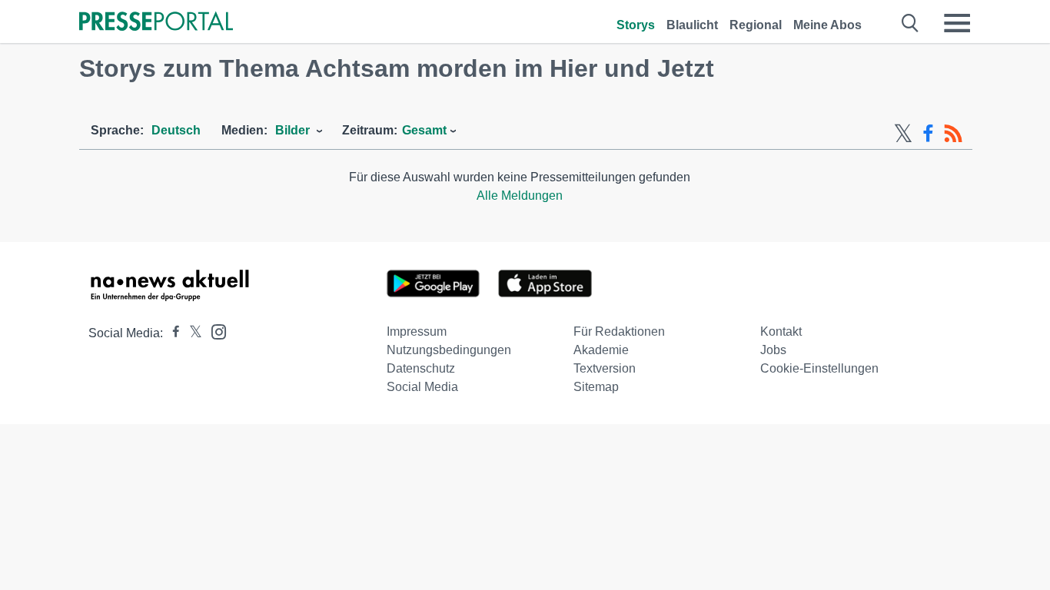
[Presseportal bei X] (191, 333)
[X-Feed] (903, 134)
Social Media (422, 386)
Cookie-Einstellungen (819, 368)
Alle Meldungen (520, 195)
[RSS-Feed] (953, 134)
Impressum (417, 331)
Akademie (601, 349)
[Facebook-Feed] (928, 134)
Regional (755, 24)
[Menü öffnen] (957, 23)
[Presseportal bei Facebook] (171, 333)
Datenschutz (421, 368)
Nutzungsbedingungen (449, 349)
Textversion (604, 368)
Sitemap (596, 386)
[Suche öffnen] (910, 23)
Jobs (773, 349)
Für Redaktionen (619, 331)
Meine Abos (827, 24)
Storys (635, 24)
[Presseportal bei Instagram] (214, 330)
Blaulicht (692, 24)
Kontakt (781, 331)
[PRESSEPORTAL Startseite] (156, 22)
